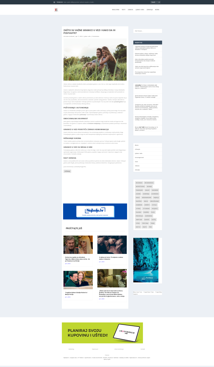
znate (145, 227)
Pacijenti (155, 208)
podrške (146, 212)
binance (137, 116)
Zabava (130, 10)
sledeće (146, 219)
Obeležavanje (154, 201)
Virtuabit (105, 357)
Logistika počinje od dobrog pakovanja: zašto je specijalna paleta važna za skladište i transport (146, 48)
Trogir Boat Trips (148, 292)
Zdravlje (150, 10)
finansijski (139, 190)
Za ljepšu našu (73, 357)
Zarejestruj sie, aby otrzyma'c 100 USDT (146, 104)
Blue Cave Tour (137, 292)
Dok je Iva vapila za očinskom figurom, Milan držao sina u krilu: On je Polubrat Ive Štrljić (77, 259)
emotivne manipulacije (94, 123)
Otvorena (146, 208)
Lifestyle (137, 149)
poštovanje (83, 114)
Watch (138, 227)
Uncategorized (139, 157)
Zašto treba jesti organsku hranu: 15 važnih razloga (146, 96)
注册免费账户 (138, 85)
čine (150, 227)
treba (152, 223)
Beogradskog (149, 183)
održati (147, 205)
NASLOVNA (115, 10)
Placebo (138, 212)
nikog (146, 201)
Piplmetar (116, 357)
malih (138, 197)
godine (138, 194)
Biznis (157, 10)
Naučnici (139, 201)
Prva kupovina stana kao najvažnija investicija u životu (145, 72)
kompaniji (146, 194)
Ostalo (154, 205)
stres (138, 223)
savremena (148, 216)
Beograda (139, 183)
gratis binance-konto (141, 95)
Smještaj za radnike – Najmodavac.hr (128, 357)
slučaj (154, 219)
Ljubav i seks (140, 10)
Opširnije (67, 171)
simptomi (139, 219)
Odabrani (139, 205)
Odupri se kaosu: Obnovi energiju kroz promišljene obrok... (79, 2)
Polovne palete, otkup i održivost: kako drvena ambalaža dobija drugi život (146, 54)
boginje (149, 186)
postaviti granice (118, 101)
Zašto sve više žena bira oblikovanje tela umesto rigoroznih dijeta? (147, 67)
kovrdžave (155, 194)
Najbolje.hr (66, 357)
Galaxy (147, 190)
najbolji (156, 197)
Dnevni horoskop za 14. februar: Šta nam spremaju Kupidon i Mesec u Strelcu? (146, 128)
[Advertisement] (95, 187)
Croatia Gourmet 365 (97, 357)
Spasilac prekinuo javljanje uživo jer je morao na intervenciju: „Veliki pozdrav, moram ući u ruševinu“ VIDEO (146, 107)
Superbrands (88, 357)
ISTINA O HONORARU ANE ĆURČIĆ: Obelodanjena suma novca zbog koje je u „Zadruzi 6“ (147, 86)
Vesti (123, 10)
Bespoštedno (140, 186)
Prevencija (139, 216)
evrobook (71, 36)
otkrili (138, 208)
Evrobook (110, 357)
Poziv (153, 212)
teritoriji (145, 223)
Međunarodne (146, 197)
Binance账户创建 (139, 127)
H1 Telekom (81, 357)
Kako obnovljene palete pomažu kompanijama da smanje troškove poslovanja (145, 60)
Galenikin (155, 190)
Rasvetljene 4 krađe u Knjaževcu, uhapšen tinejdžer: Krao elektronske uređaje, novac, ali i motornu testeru (147, 118)
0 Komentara (95, 36)
